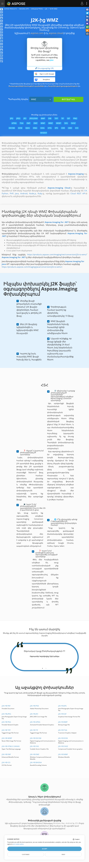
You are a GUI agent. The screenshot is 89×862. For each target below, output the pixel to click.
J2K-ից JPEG (6, 714)
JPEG (18, 118)
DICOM (12, 128)
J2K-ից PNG (6, 722)
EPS (56, 128)
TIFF (56, 118)
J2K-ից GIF (62, 714)
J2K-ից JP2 (34, 714)
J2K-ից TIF (34, 730)
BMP (43, 118)
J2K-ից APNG (35, 722)
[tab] (42, 667)
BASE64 (43, 133)
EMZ (35, 123)
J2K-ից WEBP (7, 738)
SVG (66, 123)
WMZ (33, 99)
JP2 (25, 118)
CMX (70, 128)
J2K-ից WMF (63, 754)
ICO (76, 128)
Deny (63, 854)
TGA (21, 123)
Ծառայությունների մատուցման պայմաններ (26, 86)
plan (52, 60)
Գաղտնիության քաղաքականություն (63, 86)
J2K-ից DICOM (35, 738)
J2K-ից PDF (6, 706)
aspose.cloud (56, 33)
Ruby (40, 193)
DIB (49, 118)
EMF (28, 123)
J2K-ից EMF (6, 754)
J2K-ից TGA (62, 730)
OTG (49, 128)
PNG (75, 118)
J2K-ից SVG (34, 746)
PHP (11, 193)
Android (23, 193)
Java (17, 193)
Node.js (32, 193)
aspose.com (36, 33)
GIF (68, 118)
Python (5, 193)
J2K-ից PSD (34, 706)
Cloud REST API (77, 193)
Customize (25, 854)
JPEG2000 (34, 118)
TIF (62, 118)
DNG (35, 128)
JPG (11, 118)
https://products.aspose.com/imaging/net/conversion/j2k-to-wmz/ (57, 254)
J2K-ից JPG (62, 706)
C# (85, 190)
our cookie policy (18, 844)
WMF (43, 123)
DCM (20, 128)
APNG (14, 123)
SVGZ (73, 123)
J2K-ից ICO (6, 762)
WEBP (58, 123)
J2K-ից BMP (62, 722)
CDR (63, 128)
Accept (44, 849)
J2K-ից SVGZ (63, 746)
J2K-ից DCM (63, 738)
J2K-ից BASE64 (36, 762)
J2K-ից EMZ (34, 754)
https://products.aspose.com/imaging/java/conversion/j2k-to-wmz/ (32, 267)
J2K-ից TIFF (6, 730)
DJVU (28, 128)
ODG (42, 128)
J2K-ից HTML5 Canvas (11, 746)
